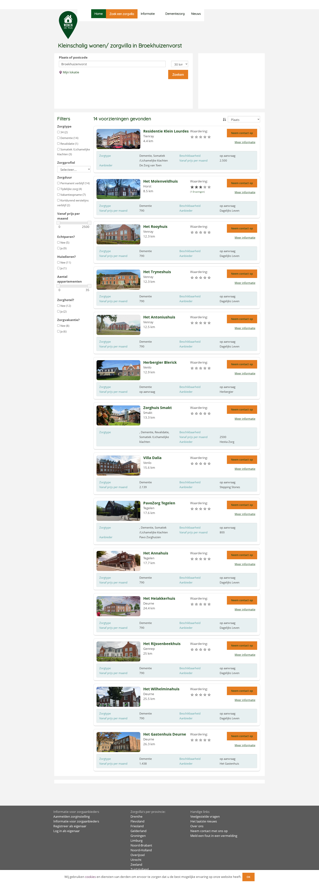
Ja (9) (63, 248)
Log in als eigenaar (66, 831)
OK (248, 877)
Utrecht (136, 860)
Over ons (196, 826)
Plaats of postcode (73, 57)
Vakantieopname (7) (73, 194)
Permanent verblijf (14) (75, 183)
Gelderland (138, 831)
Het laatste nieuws (203, 821)
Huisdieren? (66, 256)
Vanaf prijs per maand (68, 215)
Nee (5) (64, 242)
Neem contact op (242, 133)
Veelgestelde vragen (205, 816)
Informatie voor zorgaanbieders (76, 821)
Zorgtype (64, 126)
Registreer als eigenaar (69, 826)
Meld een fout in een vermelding (213, 836)
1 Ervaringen (197, 191)
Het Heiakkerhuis (159, 598)
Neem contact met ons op (209, 831)
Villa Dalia (152, 457)
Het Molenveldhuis (160, 181)
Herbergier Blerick (160, 362)
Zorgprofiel (66, 162)
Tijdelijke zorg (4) (71, 189)
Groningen (138, 836)
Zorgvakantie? (68, 320)
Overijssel (138, 855)
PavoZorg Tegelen (159, 502)
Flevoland (137, 821)
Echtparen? (66, 237)
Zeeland (136, 864)
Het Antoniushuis (159, 317)
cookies (90, 877)
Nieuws (196, 14)
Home (99, 14)
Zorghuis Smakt (157, 407)
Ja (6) (63, 331)
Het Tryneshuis (157, 271)
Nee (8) (64, 326)
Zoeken (178, 74)
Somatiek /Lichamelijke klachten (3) (73, 151)
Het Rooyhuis (155, 226)
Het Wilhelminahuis (161, 688)
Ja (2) (63, 311)
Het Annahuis (155, 553)
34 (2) (64, 132)
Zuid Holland (140, 869)
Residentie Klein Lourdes (166, 131)
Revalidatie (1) (69, 143)
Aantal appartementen (69, 279)
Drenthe (137, 816)
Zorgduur (64, 177)
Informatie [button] (148, 14)
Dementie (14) (69, 138)
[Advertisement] (231, 81)
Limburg (137, 840)
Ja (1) (63, 268)
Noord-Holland (141, 850)
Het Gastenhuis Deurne (164, 734)
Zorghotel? (65, 300)
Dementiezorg (175, 14)
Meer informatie (245, 142)
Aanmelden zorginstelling (71, 816)
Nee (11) (65, 262)
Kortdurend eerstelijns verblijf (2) (73, 202)
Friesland (137, 826)
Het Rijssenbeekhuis (162, 643)
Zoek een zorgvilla (121, 14)
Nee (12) (65, 306)
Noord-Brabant (141, 845)
